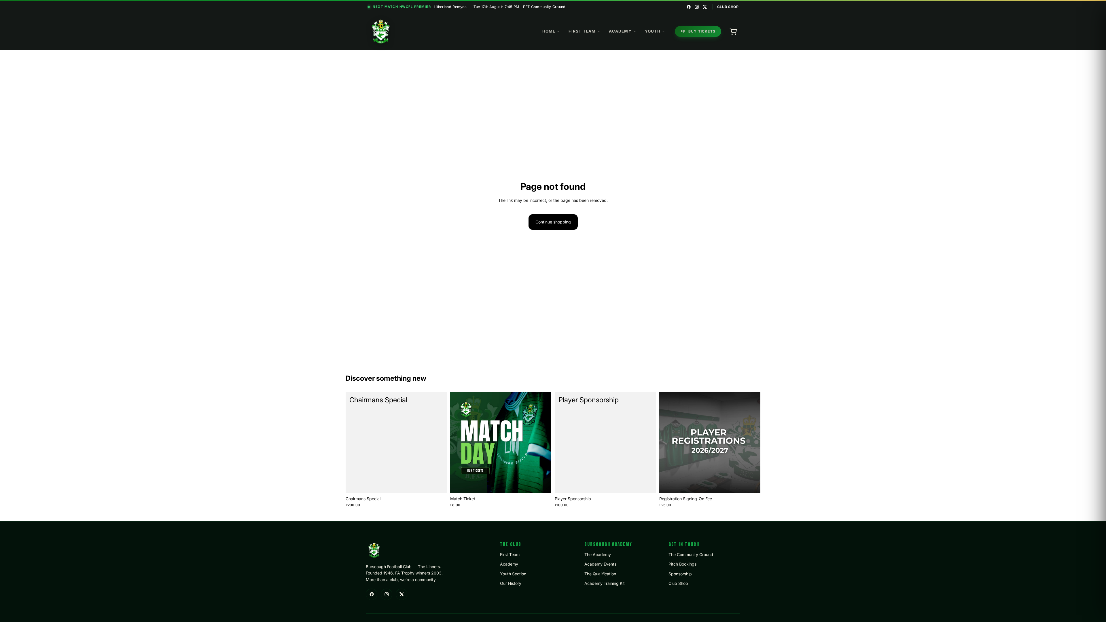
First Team (582, 31)
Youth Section (513, 573)
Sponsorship (680, 573)
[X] (704, 7)
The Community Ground (690, 554)
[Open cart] (733, 31)
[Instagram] (696, 7)
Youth (652, 31)
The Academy (597, 554)
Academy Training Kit (604, 583)
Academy (620, 31)
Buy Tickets (701, 31)
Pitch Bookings (682, 564)
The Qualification (600, 573)
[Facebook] (688, 7)
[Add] (438, 484)
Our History (510, 583)
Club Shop (728, 7)
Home (549, 31)
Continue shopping (553, 221)
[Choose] (542, 484)
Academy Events (600, 564)
